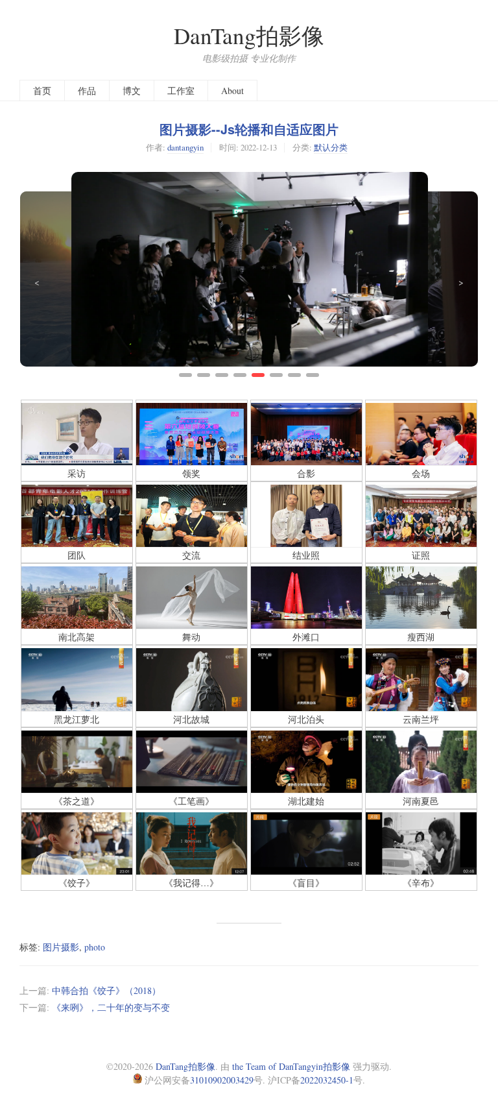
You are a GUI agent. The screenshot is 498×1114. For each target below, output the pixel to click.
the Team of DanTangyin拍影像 (291, 1066)
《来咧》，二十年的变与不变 (111, 1007)
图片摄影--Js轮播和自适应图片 (249, 129)
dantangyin (185, 147)
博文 (132, 90)
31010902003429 (222, 1080)
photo (94, 947)
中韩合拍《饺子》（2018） (106, 990)
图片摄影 (61, 947)
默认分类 (331, 147)
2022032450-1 (326, 1080)
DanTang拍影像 (249, 35)
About (232, 90)
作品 (87, 90)
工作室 (181, 90)
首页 (42, 90)
